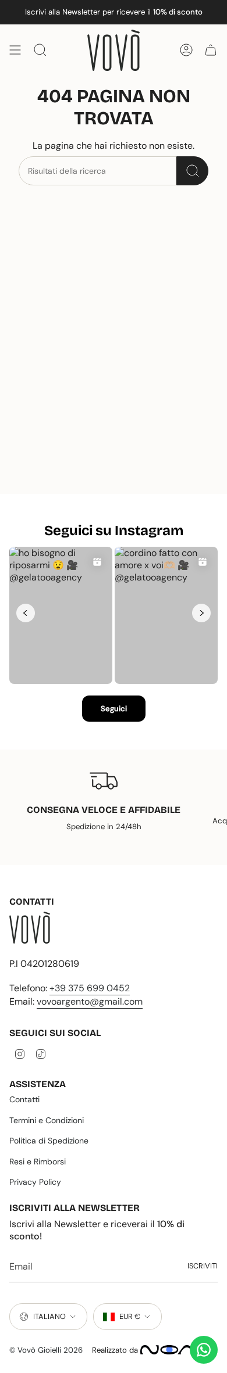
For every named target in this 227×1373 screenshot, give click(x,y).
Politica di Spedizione (48, 1140)
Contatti (24, 1099)
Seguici (114, 709)
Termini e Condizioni (46, 1120)
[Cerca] (192, 170)
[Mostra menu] (15, 50)
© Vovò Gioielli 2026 (46, 1350)
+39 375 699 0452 (89, 988)
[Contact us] (204, 1350)
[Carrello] (210, 50)
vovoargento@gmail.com (90, 1001)
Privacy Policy (35, 1182)
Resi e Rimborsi (37, 1161)
